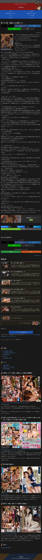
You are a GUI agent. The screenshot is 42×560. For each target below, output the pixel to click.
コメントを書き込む (21, 332)
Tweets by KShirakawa (6, 547)
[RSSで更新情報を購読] (31, 252)
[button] (27, 29)
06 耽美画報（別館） (7, 358)
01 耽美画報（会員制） (8, 351)
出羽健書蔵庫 (6, 365)
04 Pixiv (5, 356)
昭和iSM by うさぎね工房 (8, 367)
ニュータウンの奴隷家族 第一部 (6, 237)
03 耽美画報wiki (6, 354)
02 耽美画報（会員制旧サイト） (10, 352)
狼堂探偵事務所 (6, 368)
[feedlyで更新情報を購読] (11, 252)
